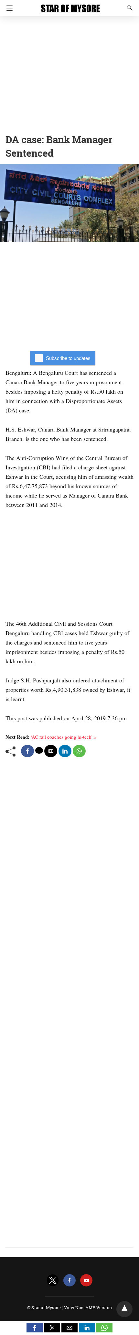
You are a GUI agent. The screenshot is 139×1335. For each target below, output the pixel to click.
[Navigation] (8, 8)
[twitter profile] (53, 1280)
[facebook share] (27, 751)
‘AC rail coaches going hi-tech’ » (64, 737)
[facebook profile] (69, 1280)
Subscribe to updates (68, 358)
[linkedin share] (65, 751)
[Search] (128, 8)
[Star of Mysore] (70, 6)
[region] (69, 73)
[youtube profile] (86, 1280)
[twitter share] (39, 750)
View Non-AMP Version (88, 1307)
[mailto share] (50, 751)
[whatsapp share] (79, 751)
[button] (35, 1327)
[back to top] (124, 1309)
